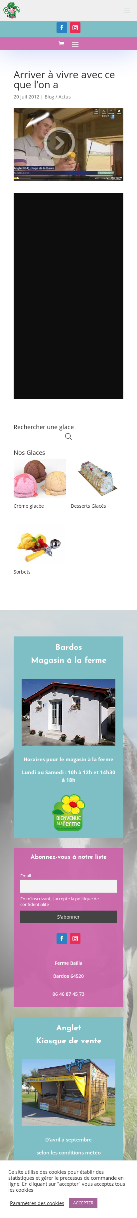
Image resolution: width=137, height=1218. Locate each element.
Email (25, 876)
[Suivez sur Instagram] (75, 27)
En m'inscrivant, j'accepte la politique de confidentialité (59, 901)
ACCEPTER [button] (83, 1203)
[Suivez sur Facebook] (62, 27)
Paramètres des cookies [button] (37, 1203)
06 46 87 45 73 (68, 994)
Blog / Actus (58, 96)
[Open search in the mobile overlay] (68, 436)
